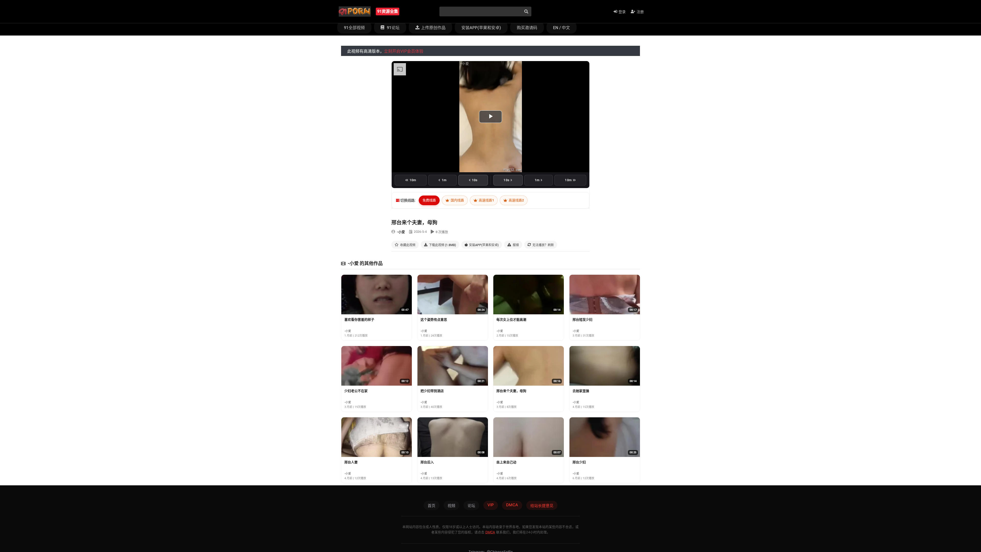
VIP (490, 504)
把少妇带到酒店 (432, 391)
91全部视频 (354, 27)
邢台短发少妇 (582, 319)
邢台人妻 (351, 462)
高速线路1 (486, 200)
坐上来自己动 (506, 462)
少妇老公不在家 (356, 391)
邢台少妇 (579, 462)
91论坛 (393, 27)
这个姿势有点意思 (434, 319)
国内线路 (457, 200)
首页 (431, 505)
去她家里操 (581, 391)
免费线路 (429, 200)
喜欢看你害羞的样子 (359, 319)
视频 (451, 505)
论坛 (471, 505)
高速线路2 (516, 200)
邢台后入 (427, 462)
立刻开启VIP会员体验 (403, 51)
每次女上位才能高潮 (511, 319)
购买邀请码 (527, 27)
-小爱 (401, 232)
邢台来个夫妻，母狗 (511, 391)
